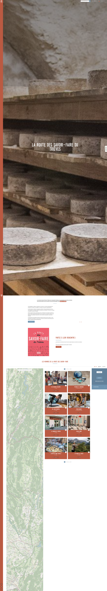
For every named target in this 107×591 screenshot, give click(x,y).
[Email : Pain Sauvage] (80, 413)
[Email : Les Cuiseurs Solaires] (56, 390)
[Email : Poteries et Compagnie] (79, 390)
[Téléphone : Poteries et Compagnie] (77, 390)
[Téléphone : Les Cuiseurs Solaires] (54, 390)
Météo (96, 1)
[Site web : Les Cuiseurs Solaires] (58, 390)
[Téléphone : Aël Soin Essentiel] (54, 413)
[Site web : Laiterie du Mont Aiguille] (58, 457)
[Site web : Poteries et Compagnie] (81, 390)
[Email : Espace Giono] (79, 435)
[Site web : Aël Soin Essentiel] (58, 413)
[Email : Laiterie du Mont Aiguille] (56, 457)
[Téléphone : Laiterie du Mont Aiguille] (54, 457)
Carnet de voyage (98, 1)
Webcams (95, 1)
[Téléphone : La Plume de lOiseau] (78, 457)
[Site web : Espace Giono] (81, 435)
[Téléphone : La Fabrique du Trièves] (54, 435)
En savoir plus (31, 321)
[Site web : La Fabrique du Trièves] (58, 435)
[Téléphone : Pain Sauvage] (78, 413)
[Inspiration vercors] (106, 149)
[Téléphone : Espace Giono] (77, 435)
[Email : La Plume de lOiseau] (80, 457)
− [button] (7, 370)
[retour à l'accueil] (1, 1)
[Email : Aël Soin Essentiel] (56, 413)
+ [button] (7, 369)
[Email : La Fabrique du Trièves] (56, 435)
